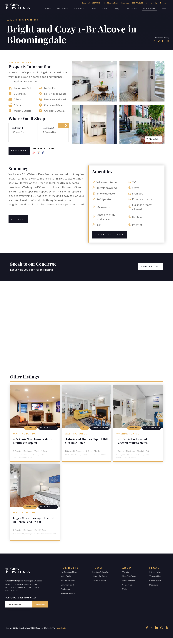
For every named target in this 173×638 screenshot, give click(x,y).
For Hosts (79, 8)
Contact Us (131, 8)
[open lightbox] (94, 81)
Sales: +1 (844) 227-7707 (91, 3)
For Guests (62, 8)
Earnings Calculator (100, 572)
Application (65, 589)
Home (48, 8)
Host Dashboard (68, 593)
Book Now (19, 151)
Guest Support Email (110, 3)
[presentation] (60, 125)
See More (18, 219)
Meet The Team (129, 576)
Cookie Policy (155, 580)
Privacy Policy (155, 572)
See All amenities (109, 235)
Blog (117, 8)
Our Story (126, 572)
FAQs (124, 589)
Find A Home (149, 8)
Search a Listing (99, 580)
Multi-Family (66, 576)
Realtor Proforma (68, 580)
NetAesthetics (61, 628)
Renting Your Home (69, 572)
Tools (93, 8)
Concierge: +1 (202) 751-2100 (132, 3)
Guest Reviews (128, 580)
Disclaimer (153, 585)
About (105, 8)
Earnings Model (67, 585)
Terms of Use (155, 576)
